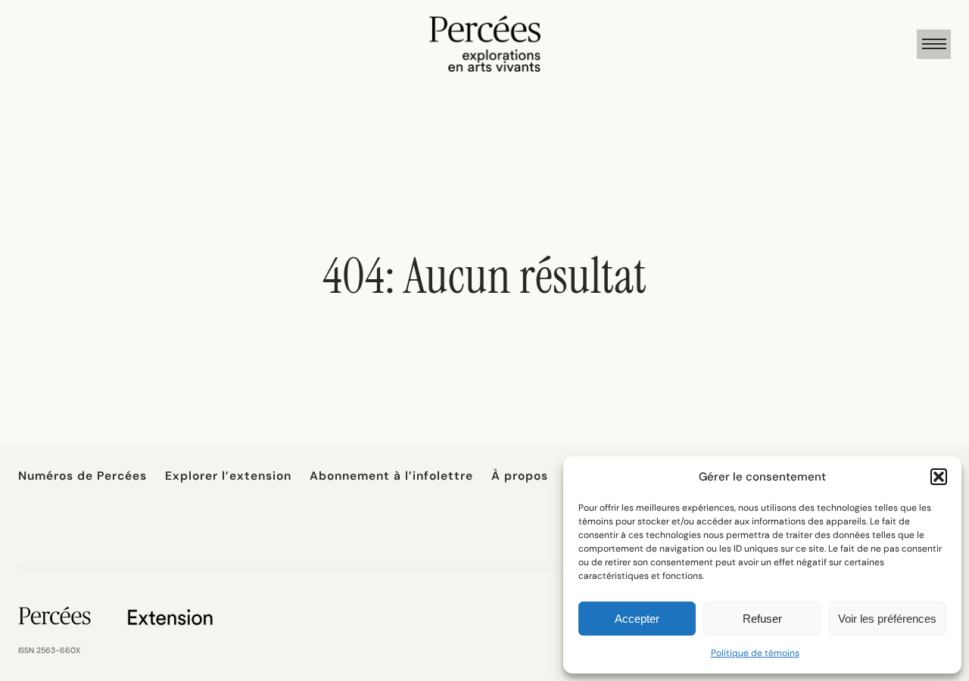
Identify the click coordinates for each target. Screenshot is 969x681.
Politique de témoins (755, 653)
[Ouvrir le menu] (934, 44)
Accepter (637, 618)
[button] (938, 476)
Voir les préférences (887, 618)
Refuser (762, 618)
